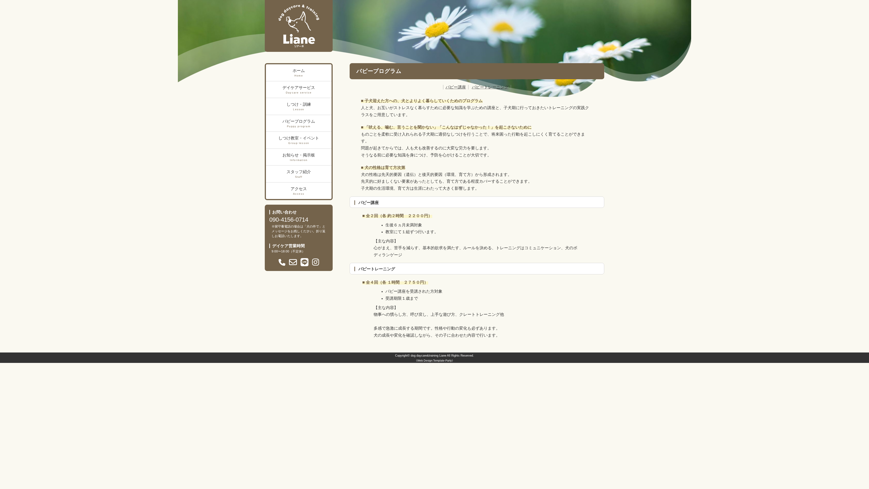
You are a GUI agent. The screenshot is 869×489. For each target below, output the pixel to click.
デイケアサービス (298, 89)
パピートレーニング (490, 87)
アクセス (299, 191)
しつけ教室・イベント (298, 140)
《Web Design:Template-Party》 (434, 360)
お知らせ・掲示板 (298, 157)
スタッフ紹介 (298, 174)
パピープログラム (298, 123)
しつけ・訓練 (298, 106)
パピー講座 (456, 87)
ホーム (299, 72)
